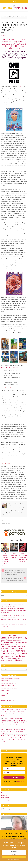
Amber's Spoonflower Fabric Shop (9, 688)
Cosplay (23, 638)
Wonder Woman (9, 660)
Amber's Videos (5, 690)
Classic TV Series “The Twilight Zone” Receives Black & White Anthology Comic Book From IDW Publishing (15, 572)
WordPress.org (5, 800)
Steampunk (11, 656)
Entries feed (4, 795)
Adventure (13, 635)
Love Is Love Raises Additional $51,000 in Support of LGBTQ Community (5, 559)
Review (24, 654)
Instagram (15, 367)
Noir (2, 648)
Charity (7, 638)
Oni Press (20, 86)
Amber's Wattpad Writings (7, 693)
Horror (12, 642)
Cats (3, 638)
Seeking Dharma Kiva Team (7, 700)
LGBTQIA (4, 646)
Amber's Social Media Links (7, 685)
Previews (17, 520)
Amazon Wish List (5, 680)
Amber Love (3, 35)
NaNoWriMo (21, 646)
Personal (20, 648)
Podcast (10, 651)
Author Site (3, 695)
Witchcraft (3, 660)
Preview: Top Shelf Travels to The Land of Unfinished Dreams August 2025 (12, 579)
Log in (2, 792)
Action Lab (6, 635)
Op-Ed (14, 649)
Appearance (21, 635)
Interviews (5, 644)
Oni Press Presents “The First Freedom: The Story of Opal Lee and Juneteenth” (14, 26)
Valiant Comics (11, 658)
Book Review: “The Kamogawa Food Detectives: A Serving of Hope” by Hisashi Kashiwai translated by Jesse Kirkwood (13, 610)
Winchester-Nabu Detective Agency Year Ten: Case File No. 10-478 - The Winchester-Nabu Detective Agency (13, 711)
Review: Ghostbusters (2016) (14, 555)
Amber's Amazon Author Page (8, 683)
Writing (16, 660)
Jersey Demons (13, 644)
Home (3, 16)
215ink (2, 635)
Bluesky (3, 367)
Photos (4, 651)
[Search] (26, 595)
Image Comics (23, 642)
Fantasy (9, 640)
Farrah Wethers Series (16, 640)
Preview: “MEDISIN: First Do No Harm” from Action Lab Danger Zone (23, 557)
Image (18, 642)
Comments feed (5, 797)
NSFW (6, 648)
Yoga (20, 660)
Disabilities (3, 640)
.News (6, 16)
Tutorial (17, 656)
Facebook (7, 367)
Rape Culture (17, 654)
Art (24, 635)
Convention (15, 638)
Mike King (3, 729)
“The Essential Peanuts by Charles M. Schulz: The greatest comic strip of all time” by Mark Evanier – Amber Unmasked (13, 737)
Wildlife (20, 658)
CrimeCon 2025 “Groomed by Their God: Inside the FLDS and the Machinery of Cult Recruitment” (13, 724)
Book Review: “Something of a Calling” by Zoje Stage (14, 619)
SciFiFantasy (5, 656)
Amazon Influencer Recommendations (10, 678)
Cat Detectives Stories (6, 698)
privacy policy (20, 781)
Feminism (6, 520)
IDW (15, 642)
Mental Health (13, 646)
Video (16, 658)
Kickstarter (18, 644)
